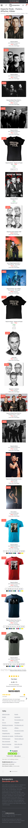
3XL (23, 551)
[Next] (26, 698)
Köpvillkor (4, 728)
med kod (14, 44)
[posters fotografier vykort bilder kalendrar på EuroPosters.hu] (15, 5)
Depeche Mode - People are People (14, 162)
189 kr (14, 200)
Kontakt (4, 717)
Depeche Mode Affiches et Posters (18, 670)
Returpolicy (5, 730)
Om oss (4, 722)
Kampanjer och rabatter (7, 736)
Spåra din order (6, 714)
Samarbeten (17, 717)
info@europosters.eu (9, 813)
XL (19, 551)
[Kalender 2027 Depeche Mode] (14, 184)
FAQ (3, 719)
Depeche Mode (14, 198)
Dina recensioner (6, 741)
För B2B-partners (19, 736)
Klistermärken (5, 747)
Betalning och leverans (7, 725)
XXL (12, 169)
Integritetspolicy (6, 733)
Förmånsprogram (6, 738)
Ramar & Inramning (6, 744)
